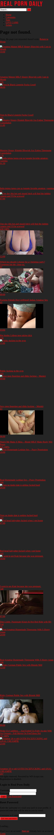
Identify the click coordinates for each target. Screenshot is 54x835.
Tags (8, 20)
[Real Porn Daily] (21, 7)
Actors (9, 25)
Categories (10, 17)
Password (4, 793)
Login (3, 797)
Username (4, 790)
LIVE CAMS (12, 22)
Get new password (9, 818)
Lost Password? (14, 796)
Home (8, 15)
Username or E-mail (9, 815)
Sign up (25, 831)
